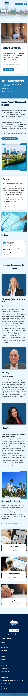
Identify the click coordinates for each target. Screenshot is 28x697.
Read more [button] (5, 254)
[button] (25, 4)
